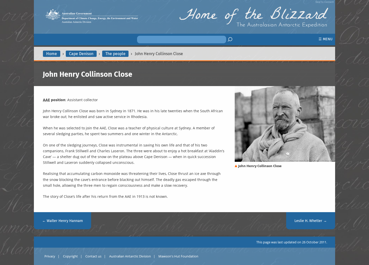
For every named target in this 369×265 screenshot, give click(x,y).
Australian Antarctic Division (130, 256)
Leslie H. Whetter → (310, 221)
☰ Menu (326, 39)
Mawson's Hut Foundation (178, 256)
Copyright (70, 256)
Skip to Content (325, 2)
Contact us (93, 256)
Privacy (49, 256)
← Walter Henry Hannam (62, 221)
